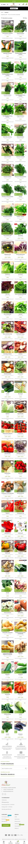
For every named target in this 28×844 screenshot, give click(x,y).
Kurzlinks (4, 814)
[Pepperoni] (7, 506)
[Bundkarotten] (7, 687)
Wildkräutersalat (7, 254)
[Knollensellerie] (7, 466)
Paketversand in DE (21, 746)
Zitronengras (20, 393)
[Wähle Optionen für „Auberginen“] (15, 732)
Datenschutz (17, 821)
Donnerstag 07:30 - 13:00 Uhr (8, 804)
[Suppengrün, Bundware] (7, 46)
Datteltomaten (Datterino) (7, 433)
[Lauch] (20, 566)
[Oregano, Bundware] (20, 109)
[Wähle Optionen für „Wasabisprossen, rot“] (15, 451)
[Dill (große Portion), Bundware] (20, 170)
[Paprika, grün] (20, 526)
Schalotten (20, 354)
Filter (25, 18)
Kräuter (9, 34)
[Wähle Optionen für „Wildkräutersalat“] (2, 252)
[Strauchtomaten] (7, 446)
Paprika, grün (20, 533)
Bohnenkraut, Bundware (7, 216)
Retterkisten (5, 821)
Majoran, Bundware (20, 137)
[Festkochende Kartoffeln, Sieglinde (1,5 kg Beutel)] (7, 646)
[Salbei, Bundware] (20, 67)
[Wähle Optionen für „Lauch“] (15, 570)
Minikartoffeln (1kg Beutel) (8, 632)
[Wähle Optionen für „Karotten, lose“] (15, 692)
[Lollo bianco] (20, 267)
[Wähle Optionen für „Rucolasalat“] (15, 233)
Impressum (17, 819)
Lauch (20, 572)
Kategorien (13, 8)
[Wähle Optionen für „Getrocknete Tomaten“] (15, 331)
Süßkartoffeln (20, 612)
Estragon (20, 196)
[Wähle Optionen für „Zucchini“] (2, 391)
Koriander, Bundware (7, 176)
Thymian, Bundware (20, 33)
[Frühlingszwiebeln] (7, 707)
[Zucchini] (7, 387)
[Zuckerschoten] (20, 367)
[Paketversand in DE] (21, 744)
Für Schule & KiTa (6, 816)
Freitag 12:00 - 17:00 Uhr (7, 806)
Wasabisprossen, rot (20, 453)
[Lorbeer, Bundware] (7, 150)
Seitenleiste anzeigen (7, 18)
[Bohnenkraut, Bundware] (7, 209)
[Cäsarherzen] (7, 267)
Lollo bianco (20, 274)
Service (17, 814)
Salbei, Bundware (20, 74)
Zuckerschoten (20, 373)
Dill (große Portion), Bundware (20, 176)
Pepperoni (7, 513)
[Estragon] (20, 190)
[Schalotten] (20, 347)
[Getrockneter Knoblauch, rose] (20, 586)
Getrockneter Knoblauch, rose (20, 592)
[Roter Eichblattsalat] (7, 307)
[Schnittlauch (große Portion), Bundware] (20, 46)
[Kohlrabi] (7, 586)
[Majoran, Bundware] (20, 130)
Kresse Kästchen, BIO (7, 235)
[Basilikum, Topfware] (20, 209)
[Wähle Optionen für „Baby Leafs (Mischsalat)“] (2, 331)
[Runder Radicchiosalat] (20, 247)
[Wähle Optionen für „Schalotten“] (15, 351)
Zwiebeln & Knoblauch (9, 355)
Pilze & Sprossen (22, 454)
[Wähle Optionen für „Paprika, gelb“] (2, 550)
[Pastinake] (7, 566)
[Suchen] (7, 4)
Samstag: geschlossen (6, 809)
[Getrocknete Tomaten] (20, 327)
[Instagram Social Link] (15, 1)
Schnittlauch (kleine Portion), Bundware (7, 75)
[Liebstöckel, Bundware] (20, 150)
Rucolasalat (20, 235)
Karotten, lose (20, 694)
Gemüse (6, 34)
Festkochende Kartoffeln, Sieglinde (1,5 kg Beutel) (7, 654)
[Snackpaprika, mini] (20, 506)
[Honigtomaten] (20, 427)
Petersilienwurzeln (20, 493)
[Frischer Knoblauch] (7, 606)
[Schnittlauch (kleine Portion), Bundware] (7, 67)
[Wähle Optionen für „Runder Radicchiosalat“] (15, 252)
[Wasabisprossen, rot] (20, 446)
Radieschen (20, 473)
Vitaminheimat (6, 797)
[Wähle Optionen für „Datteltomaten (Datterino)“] (2, 431)
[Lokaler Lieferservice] (7, 744)
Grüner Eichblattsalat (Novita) (20, 294)
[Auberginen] (20, 727)
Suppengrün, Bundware (7, 53)
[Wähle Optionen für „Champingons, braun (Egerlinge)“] (2, 491)
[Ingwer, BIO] (20, 646)
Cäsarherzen (7, 274)
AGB (16, 816)
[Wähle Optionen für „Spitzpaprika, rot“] (2, 530)
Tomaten (22, 335)
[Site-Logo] (14, 4)
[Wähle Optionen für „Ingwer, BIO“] (15, 651)
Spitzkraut (7, 413)
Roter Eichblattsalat (7, 314)
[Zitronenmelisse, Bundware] (7, 26)
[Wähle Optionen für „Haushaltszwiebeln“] (2, 371)
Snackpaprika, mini (20, 513)
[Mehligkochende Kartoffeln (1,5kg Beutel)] (20, 626)
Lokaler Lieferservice (7, 746)
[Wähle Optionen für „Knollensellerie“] (2, 471)
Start (2, 12)
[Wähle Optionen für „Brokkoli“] (2, 732)
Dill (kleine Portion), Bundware (7, 196)
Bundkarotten (7, 694)
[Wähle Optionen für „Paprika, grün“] (15, 530)
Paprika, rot (20, 553)
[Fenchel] (20, 707)
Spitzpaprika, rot (7, 533)
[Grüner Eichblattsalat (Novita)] (20, 287)
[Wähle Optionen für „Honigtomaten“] (15, 431)
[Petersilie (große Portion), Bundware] (20, 88)
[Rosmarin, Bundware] (7, 88)
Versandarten (19, 826)
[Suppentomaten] (20, 407)
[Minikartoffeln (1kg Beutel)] (7, 626)
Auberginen (20, 734)
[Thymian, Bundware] (20, 26)
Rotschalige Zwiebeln (7, 354)
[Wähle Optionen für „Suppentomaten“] (15, 411)
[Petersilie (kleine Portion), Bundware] (7, 109)
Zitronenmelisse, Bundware (7, 33)
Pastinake (7, 572)
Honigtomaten (20, 433)
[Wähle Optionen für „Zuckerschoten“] (15, 371)
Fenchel (20, 714)
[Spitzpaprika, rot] (7, 526)
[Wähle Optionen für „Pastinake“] (2, 570)
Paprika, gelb (7, 553)
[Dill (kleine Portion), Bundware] (7, 190)
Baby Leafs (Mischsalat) (7, 334)
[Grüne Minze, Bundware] (7, 130)
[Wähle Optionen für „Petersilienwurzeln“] (15, 491)
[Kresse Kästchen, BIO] (7, 228)
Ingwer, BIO (20, 653)
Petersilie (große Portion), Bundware (20, 96)
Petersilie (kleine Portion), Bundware (7, 117)
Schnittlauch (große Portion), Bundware (20, 54)
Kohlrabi (7, 592)
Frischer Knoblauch (7, 612)
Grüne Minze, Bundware (7, 137)
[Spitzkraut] (7, 407)
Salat (22, 236)
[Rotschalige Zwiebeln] (7, 347)
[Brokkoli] (7, 727)
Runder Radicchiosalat (20, 254)
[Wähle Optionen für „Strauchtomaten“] (2, 451)
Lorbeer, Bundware (7, 156)
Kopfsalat (20, 314)
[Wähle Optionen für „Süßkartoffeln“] (15, 610)
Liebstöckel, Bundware (20, 156)
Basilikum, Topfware (20, 216)
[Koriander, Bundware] (7, 170)
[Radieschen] (20, 466)
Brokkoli (7, 734)
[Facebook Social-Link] (13, 1)
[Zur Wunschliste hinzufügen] (12, 22)
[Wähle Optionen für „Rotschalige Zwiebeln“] (2, 351)
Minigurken (7, 674)
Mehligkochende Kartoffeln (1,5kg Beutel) (20, 633)
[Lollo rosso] (7, 287)
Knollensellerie (7, 473)
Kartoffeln (22, 614)
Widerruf (16, 828)
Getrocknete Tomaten (20, 334)
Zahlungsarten (18, 823)
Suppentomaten (20, 413)
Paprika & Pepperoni (9, 514)
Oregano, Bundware (20, 116)
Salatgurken (20, 674)
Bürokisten (4, 819)
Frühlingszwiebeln (7, 714)
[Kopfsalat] (20, 307)
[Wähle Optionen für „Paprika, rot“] (15, 550)
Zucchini (7, 393)
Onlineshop (4, 800)
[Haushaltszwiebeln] (7, 367)
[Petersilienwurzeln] (20, 486)
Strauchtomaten (8, 453)
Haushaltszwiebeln (7, 373)
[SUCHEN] (25, 768)
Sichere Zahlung (21, 754)
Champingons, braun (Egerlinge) (7, 493)
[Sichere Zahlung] (21, 752)
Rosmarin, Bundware (7, 95)
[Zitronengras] (20, 387)
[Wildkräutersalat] (7, 247)
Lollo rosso (7, 294)
